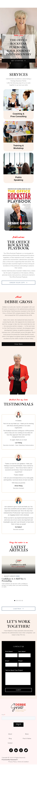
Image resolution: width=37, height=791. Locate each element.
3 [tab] (17, 600)
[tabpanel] (18, 572)
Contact (10, 743)
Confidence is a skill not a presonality (14, 580)
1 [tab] (14, 600)
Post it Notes (27, 738)
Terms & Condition (23, 762)
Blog (10, 738)
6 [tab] (22, 600)
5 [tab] (20, 600)
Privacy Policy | (13, 762)
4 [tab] (19, 600)
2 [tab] (16, 600)
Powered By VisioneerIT (10, 760)
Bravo (27, 734)
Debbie (17, 576)
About (10, 734)
